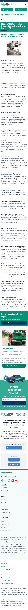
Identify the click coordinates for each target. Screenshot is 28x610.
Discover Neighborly (13, 447)
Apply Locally (5, 509)
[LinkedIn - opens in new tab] (12, 480)
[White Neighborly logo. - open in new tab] (5, 1)
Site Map (3, 527)
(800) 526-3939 (18, 406)
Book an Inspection (8, 9)
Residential (4, 487)
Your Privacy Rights (8, 583)
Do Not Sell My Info (5, 580)
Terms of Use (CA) (5, 566)
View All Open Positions (13, 366)
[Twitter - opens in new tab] (6, 480)
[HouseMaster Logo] (7, 414)
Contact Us (4, 506)
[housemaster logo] (14, 473)
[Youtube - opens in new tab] (16, 480)
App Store (15, 460)
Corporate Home (5, 530)
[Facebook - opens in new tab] (2, 480)
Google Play (15, 464)
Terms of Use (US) (5, 563)
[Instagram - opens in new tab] (9, 480)
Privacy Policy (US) (5, 569)
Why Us (3, 499)
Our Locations (5, 524)
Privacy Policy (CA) (5, 572)
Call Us (21, 9)
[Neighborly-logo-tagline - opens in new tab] (21, 414)
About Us (3, 502)
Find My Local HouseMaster (14, 403)
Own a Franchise (5, 512)
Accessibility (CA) (5, 577)
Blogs (2, 521)
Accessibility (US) (5, 574)
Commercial (4, 491)
